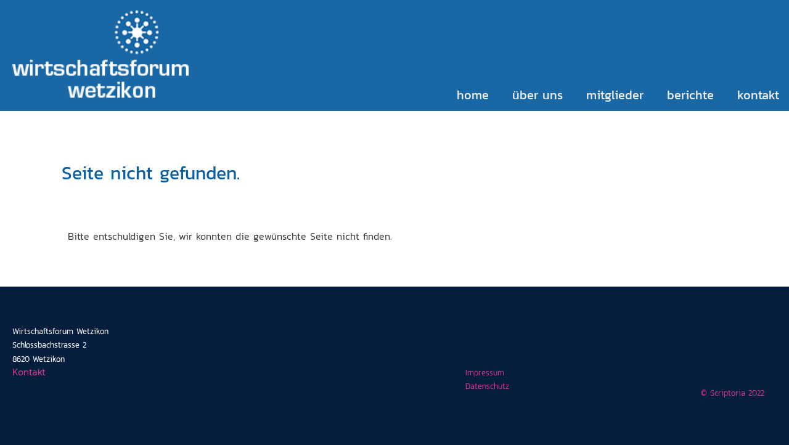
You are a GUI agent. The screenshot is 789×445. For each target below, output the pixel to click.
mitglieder (615, 95)
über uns (537, 95)
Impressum (484, 372)
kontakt (758, 95)
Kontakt (29, 371)
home (473, 95)
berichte (690, 95)
